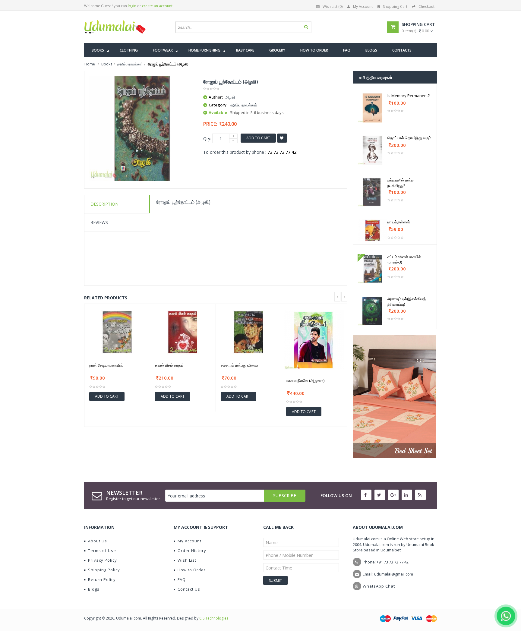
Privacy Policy (102, 560)
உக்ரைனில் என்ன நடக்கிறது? (401, 182)
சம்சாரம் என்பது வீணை (239, 365)
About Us (97, 541)
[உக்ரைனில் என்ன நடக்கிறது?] (372, 192)
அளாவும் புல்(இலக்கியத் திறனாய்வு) (406, 301)
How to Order (192, 570)
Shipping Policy (104, 570)
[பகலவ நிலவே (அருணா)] (314, 340)
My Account (363, 6)
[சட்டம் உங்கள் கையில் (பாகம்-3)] (372, 269)
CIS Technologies (213, 618)
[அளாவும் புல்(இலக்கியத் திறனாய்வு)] (372, 311)
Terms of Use (102, 550)
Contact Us (189, 589)
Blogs (93, 589)
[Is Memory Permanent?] (372, 108)
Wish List (187, 560)
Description (104, 204)
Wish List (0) (333, 6)
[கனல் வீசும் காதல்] (183, 332)
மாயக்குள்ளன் (398, 222)
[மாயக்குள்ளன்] (372, 230)
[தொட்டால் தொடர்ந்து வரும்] (372, 150)
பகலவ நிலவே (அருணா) (305, 380)
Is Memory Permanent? (408, 95)
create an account (157, 5)
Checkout (426, 6)
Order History (192, 550)
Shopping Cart (395, 6)
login (132, 5)
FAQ (182, 579)
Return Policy (102, 579)
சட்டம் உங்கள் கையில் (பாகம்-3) (404, 259)
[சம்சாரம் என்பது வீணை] (249, 332)
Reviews (99, 222)
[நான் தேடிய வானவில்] (117, 332)
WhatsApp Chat (379, 586)
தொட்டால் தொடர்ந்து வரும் (409, 137)
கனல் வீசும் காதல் (169, 365)
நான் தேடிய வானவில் (106, 365)
